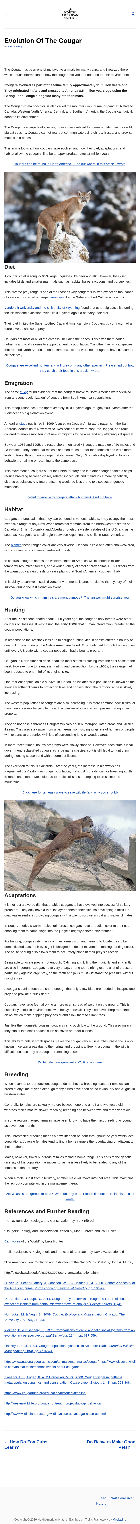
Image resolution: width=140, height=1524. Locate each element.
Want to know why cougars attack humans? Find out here (70, 497)
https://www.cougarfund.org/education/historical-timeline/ (45, 1393)
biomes (16, 545)
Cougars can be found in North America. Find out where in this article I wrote (69, 164)
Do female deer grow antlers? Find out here (70, 1062)
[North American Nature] (69, 14)
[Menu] (6, 14)
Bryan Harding (14, 46)
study (24, 392)
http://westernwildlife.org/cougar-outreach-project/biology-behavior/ (52, 1403)
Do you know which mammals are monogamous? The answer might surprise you (69, 597)
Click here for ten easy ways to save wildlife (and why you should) (70, 792)
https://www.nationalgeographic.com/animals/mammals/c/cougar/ (51, 1361)
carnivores (56, 297)
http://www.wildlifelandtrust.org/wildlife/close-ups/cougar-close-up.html (55, 1414)
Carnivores (12, 1241)
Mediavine (119, 1519)
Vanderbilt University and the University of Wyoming (42, 307)
